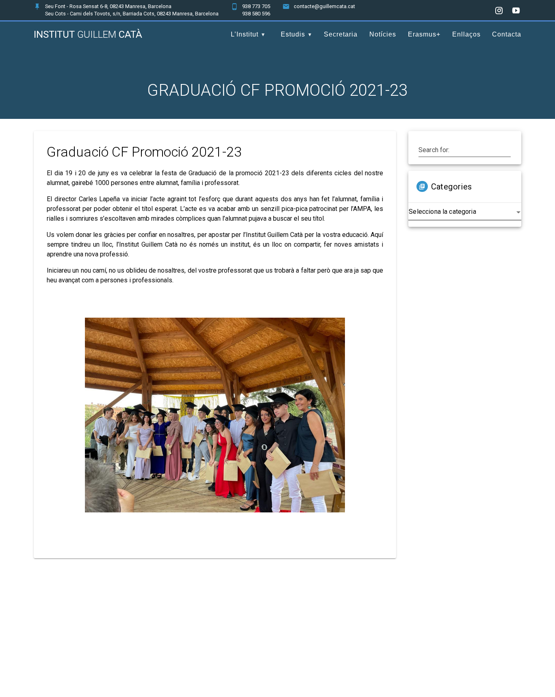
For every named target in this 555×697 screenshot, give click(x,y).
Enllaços (466, 34)
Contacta (506, 34)
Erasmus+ (424, 34)
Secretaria (341, 34)
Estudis (293, 34)
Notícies (382, 34)
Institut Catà (88, 34)
